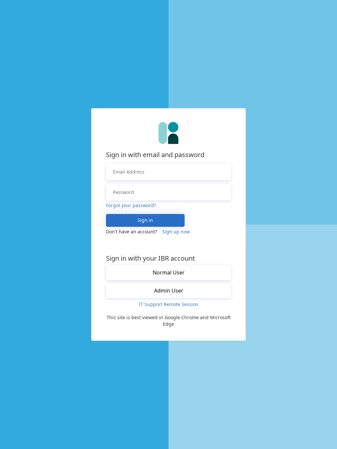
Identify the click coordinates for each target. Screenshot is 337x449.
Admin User (168, 290)
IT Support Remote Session (168, 304)
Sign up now (176, 231)
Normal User (169, 272)
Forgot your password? (131, 205)
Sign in (145, 220)
